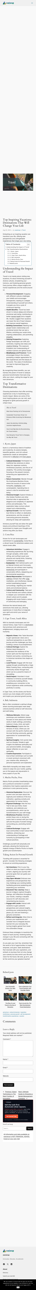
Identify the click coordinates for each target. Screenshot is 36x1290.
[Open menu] (32, 3)
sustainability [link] (18, 541)
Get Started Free (11, 1116)
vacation (21, 1016)
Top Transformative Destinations (17, 249)
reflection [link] (15, 457)
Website (6, 1076)
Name (5, 1059)
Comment (7, 1039)
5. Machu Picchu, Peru (16, 259)
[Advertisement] (18, 26)
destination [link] (29, 625)
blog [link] (14, 892)
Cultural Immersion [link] (13, 461)
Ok (18, 1287)
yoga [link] (27, 579)
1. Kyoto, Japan (14, 251)
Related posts (14, 263)
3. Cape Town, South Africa (18, 255)
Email (5, 1067)
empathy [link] (9, 337)
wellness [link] (9, 579)
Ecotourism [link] (10, 563)
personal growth (15, 1014)
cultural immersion (14, 1012)
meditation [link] (18, 486)
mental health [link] (16, 316)
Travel (24, 230)
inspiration (23, 1012)
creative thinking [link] (12, 346)
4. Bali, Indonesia (15, 257)
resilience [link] (21, 561)
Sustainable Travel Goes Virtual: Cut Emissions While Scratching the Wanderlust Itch (19, 417)
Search (30, 1128)
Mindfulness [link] (11, 353)
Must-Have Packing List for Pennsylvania (18, 411)
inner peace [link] (26, 457)
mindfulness (6, 1014)
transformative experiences (11, 1016)
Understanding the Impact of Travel (18, 247)
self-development (25, 1014)
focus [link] (24, 364)
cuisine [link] (8, 665)
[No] (34, 1285)
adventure (6, 1012)
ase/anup (17, 230)
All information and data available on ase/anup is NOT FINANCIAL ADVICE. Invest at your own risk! (17, 1136)
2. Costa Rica (14, 253)
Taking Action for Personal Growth (20, 261)
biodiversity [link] (10, 570)
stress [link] (21, 312)
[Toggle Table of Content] (28, 244)
